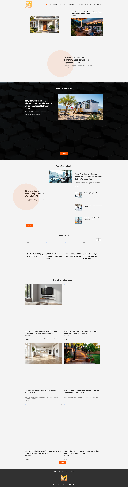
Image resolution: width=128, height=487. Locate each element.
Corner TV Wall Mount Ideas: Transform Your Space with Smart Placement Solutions (73, 255)
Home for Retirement (69, 4)
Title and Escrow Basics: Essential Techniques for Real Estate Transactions (88, 176)
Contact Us (100, 4)
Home (45, 4)
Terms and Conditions (63, 471)
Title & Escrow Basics (82, 4)
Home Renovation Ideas (55, 4)
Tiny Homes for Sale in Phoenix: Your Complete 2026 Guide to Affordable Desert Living (90, 256)
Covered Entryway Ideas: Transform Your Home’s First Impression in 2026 (76, 60)
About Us (92, 4)
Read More (74, 15)
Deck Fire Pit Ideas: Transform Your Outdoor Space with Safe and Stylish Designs (54, 256)
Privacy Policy (54, 471)
